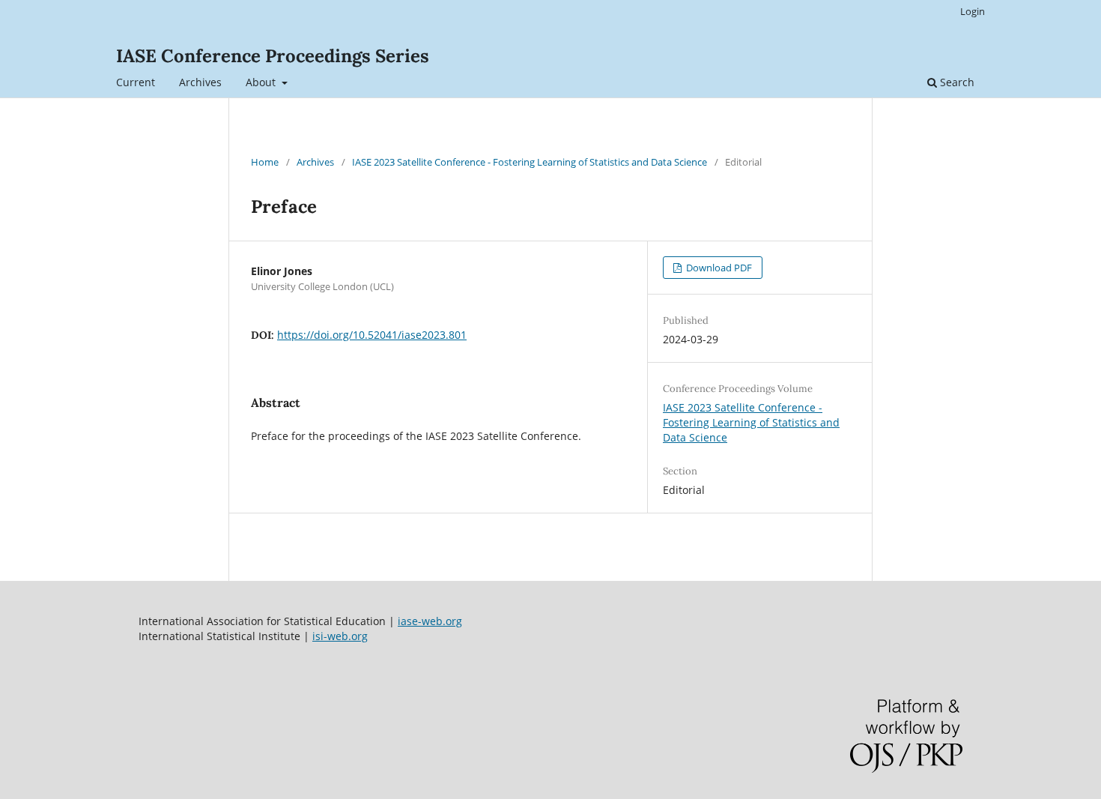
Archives (200, 82)
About (262, 82)
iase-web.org (430, 621)
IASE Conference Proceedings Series (272, 55)
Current (135, 82)
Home (265, 162)
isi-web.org (340, 636)
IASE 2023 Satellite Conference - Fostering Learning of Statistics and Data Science (529, 162)
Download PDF (718, 267)
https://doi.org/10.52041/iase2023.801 (372, 335)
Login (972, 11)
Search (955, 82)
